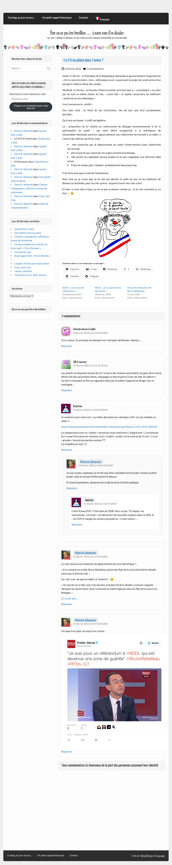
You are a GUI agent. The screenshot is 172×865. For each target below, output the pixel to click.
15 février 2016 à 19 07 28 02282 (90, 623)
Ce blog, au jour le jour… (21, 17)
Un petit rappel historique (57, 17)
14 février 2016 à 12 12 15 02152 (90, 365)
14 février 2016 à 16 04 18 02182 (95, 465)
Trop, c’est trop (22, 267)
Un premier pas (22, 251)
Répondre (66, 345)
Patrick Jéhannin (90, 461)
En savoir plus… (69, 598)
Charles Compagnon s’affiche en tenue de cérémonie (29, 188)
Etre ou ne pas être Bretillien (29, 309)
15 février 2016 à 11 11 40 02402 (90, 556)
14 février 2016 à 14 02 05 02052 (90, 409)
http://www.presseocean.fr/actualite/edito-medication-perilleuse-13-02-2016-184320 (109, 426)
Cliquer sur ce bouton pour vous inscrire (31, 107)
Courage (160, 855)
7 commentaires (95, 68)
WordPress (147, 855)
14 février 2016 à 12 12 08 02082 (90, 332)
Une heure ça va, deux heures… (31, 274)
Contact (83, 17)
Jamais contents (23, 271)
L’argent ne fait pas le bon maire (31, 263)
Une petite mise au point (27, 232)
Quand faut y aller (24, 228)
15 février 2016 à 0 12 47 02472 (100, 503)
